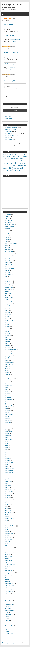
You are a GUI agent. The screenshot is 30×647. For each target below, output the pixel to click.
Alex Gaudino (8, 228)
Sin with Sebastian (10, 564)
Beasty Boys (8, 255)
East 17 (7, 330)
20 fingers (7, 216)
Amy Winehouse (9, 234)
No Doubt (8, 505)
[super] (13, 18)
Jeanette (7, 401)
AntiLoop (7, 239)
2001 (18, 157)
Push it (7, 137)
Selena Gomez (9, 556)
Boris (6, 276)
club (14, 98)
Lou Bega (7, 453)
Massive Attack (9, 472)
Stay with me (8, 131)
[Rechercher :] (15, 107)
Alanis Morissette (9, 226)
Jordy (6, 408)
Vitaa (6, 612)
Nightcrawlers (8, 501)
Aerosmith (8, 222)
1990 (4, 154)
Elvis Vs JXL (8, 335)
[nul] (4, 18)
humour (23, 165)
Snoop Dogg (8, 570)
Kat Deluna (8, 420)
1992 (10, 154)
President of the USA (10, 522)
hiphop (12, 165)
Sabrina (7, 545)
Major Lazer (8, 464)
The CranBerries (9, 599)
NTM (6, 506)
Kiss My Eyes (9, 80)
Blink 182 (7, 270)
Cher (6, 299)
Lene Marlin (8, 437)
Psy (6, 524)
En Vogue (7, 341)
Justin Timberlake (9, 414)
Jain (6, 395)
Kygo (6, 430)
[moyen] (8, 18)
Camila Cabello (9, 287)
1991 (7, 154)
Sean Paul (7, 554)
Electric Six (8, 334)
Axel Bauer (8, 249)
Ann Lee (7, 237)
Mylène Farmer (9, 489)
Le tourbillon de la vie (10, 143)
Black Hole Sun (9, 145)
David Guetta (8, 314)
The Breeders (8, 595)
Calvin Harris (8, 285)
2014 (24, 158)
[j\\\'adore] (14, 18)
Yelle (6, 624)
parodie (5, 168)
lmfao (6, 445)
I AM (6, 387)
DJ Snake (7, 328)
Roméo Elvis (8, 539)
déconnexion (8, 118)
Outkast (7, 514)
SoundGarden (8, 574)
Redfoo (7, 528)
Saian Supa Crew (9, 547)
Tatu (6, 587)
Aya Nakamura (9, 251)
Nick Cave (7, 495)
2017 (7, 161)
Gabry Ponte (8, 368)
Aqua (6, 241)
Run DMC (7, 541)
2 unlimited (8, 214)
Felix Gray (7, 358)
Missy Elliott (8, 481)
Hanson (7, 384)
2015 (4, 161)
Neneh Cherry (8, 493)
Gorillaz (7, 380)
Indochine (7, 391)
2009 (14, 158)
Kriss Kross (8, 428)
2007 (11, 41)
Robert (7, 535)
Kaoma (7, 418)
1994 (15, 154)
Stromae (7, 578)
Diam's (7, 318)
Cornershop (8, 308)
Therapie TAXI (9, 604)
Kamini (7, 416)
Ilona (6, 389)
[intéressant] (10, 18)
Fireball (18, 39)
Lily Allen (7, 443)
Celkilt (6, 295)
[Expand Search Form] (27, 14)
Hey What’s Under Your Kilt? (12, 133)
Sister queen (8, 566)
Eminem (7, 339)
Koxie (6, 426)
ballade (24, 161)
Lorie (6, 449)
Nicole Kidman (9, 499)
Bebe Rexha (8, 257)
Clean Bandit (8, 303)
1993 (12, 154)
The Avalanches (9, 591)
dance (14, 69)
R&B (14, 168)
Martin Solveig (9, 470)
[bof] (6, 18)
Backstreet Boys (9, 253)
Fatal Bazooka (9, 355)
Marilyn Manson (9, 468)
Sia (6, 562)
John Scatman (9, 407)
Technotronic (8, 589)
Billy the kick (8, 264)
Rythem (7, 543)
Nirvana (7, 503)
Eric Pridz (7, 343)
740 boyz (7, 218)
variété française (14, 170)
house (14, 41)
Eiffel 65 (7, 332)
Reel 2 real (8, 529)
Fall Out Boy (8, 353)
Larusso (7, 433)
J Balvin (7, 393)
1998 (8, 156)
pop (10, 167)
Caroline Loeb (9, 289)
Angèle (7, 235)
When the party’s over (11, 129)
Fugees (7, 366)
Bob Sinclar (13, 39)
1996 (23, 154)
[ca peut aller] (9, 18)
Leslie (6, 441)
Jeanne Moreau (9, 403)
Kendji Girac (8, 424)
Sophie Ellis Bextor (10, 572)
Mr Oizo (7, 487)
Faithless (7, 351)
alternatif (18, 161)
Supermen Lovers (9, 583)
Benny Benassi (9, 261)
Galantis (7, 372)
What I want (9, 24)
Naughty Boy (8, 491)
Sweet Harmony (9, 585)
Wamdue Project (9, 614)
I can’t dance (8, 139)
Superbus (7, 581)
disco (12, 163)
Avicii (6, 245)
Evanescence (8, 347)
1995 (19, 154)
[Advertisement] (15, 192)
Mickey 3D (8, 478)
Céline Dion (8, 293)
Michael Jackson (9, 476)
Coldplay (7, 305)
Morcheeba (8, 485)
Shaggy (7, 558)
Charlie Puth (8, 297)
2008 (11, 158)
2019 (12, 161)
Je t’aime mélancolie (10, 135)
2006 (11, 69)
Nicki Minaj (8, 497)
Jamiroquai (8, 397)
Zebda (7, 631)
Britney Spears (9, 280)
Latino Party (8, 435)
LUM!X (7, 455)
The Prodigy (8, 602)
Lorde (6, 447)
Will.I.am (7, 620)
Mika (6, 480)
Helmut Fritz (8, 385)
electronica (23, 163)
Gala (6, 370)
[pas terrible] (5, 18)
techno (4, 170)
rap (18, 168)
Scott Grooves (9, 551)
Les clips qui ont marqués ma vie (13, 5)
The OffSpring (8, 601)
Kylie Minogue (9, 431)
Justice (7, 412)
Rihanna (7, 531)
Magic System (9, 462)
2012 (19, 158)
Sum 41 (7, 579)
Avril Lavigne (8, 247)
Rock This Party (11, 52)
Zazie (6, 629)
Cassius (7, 291)
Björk (6, 266)
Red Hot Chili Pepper (10, 526)
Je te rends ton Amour (11, 127)
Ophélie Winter (9, 512)
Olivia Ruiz (8, 510)
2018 (10, 161)
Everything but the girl (11, 349)
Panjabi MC (8, 516)
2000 (15, 156)
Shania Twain (8, 560)
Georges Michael (9, 378)
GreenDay (8, 382)
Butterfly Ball (8, 284)
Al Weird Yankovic (9, 224)
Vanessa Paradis (9, 610)
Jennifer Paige (8, 405)
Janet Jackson (8, 399)
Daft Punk (8, 312)
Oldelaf (7, 508)
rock (21, 167)
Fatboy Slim (8, 357)
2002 (22, 157)
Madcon (7, 458)
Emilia (6, 337)
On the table (8, 141)
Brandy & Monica (9, 278)
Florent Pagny (9, 362)
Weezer (7, 616)
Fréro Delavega (9, 364)
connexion (8, 116)
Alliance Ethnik (9, 232)
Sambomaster (9, 549)
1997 (4, 157)
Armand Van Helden (10, 243)
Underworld (8, 608)
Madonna (7, 460)
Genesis (7, 376)
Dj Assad (7, 326)
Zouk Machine (9, 633)
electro (17, 163)
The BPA (7, 593)
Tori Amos (8, 606)
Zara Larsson (8, 628)
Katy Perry (8, 422)
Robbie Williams (9, 533)
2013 (21, 158)
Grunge (6, 165)
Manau (7, 466)
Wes (6, 618)
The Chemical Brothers (11, 597)
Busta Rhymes (9, 282)
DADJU (7, 310)
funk (4, 165)
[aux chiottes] (3, 18)
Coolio (7, 307)
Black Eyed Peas (9, 268)
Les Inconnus (8, 439)
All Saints (7, 230)
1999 (12, 157)
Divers (7, 324)
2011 (17, 158)
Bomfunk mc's (9, 274)
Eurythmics (8, 345)
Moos (6, 483)
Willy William (8, 622)
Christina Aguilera (9, 301)
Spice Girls (8, 576)
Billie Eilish (8, 262)
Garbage (7, 374)
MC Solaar (8, 474)
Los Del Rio (8, 451)
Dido (6, 322)
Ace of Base (8, 220)
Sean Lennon (8, 553)
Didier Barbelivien (9, 320)
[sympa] (12, 18)
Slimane (7, 568)
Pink (6, 520)
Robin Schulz (8, 537)
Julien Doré (8, 410)
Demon (7, 316)
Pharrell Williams (9, 518)
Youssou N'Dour (9, 626)
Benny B (7, 259)
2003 (11, 98)
